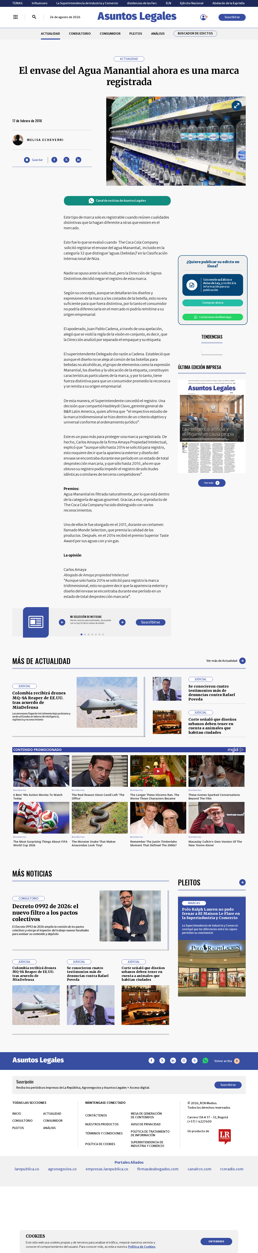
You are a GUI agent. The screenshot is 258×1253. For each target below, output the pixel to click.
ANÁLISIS (158, 33)
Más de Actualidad (41, 660)
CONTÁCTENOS (96, 1115)
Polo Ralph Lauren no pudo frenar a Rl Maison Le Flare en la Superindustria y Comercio (211, 913)
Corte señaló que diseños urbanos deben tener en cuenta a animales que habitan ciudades (212, 726)
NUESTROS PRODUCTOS (102, 1124)
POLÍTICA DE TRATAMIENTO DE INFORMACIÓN (150, 1133)
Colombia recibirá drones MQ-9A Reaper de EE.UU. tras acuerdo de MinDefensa (39, 700)
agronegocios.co (62, 1169)
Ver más (208, 482)
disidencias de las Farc (142, 3)
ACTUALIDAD (50, 33)
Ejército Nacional (191, 3)
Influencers (39, 3)
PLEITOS (135, 33)
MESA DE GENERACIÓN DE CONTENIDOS (146, 1115)
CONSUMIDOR (110, 33)
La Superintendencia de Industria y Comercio (87, 3)
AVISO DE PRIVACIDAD (146, 1124)
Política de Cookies (141, 1247)
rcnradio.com (231, 1169)
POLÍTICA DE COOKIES (100, 1144)
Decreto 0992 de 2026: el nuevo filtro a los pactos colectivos (45, 913)
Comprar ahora (212, 302)
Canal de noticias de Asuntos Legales (121, 200)
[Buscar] (34, 17)
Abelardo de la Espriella (228, 3)
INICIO (16, 1113)
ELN (168, 3)
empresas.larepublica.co (107, 1169)
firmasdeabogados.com (158, 1169)
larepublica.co (27, 1169)
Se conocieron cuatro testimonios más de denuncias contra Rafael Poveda (211, 693)
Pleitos (189, 882)
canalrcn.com (199, 1169)
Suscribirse (232, 17)
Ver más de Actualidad (221, 661)
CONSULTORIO (80, 33)
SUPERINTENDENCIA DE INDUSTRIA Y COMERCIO (147, 1144)
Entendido (216, 1241)
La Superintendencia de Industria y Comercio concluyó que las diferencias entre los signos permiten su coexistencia (210, 929)
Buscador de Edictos (195, 33)
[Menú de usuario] (203, 17)
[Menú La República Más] (15, 17)
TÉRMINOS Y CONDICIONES (104, 1133)
